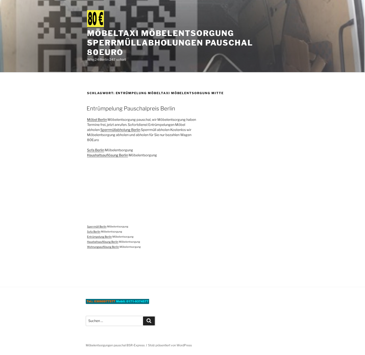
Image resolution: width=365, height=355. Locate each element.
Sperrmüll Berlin (96, 226)
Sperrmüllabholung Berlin (120, 130)
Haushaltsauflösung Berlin (107, 155)
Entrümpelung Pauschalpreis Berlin (131, 108)
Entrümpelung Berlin (99, 236)
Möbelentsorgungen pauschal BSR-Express (115, 345)
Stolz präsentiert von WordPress (170, 345)
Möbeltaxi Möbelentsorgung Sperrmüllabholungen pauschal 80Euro (170, 43)
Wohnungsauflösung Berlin (103, 246)
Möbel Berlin (97, 120)
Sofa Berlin (95, 150)
